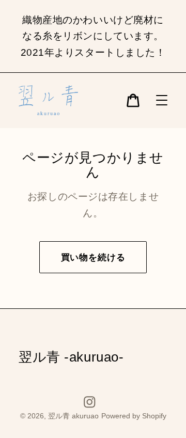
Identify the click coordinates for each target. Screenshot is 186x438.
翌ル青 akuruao (73, 416)
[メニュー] (162, 100)
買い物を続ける (93, 257)
